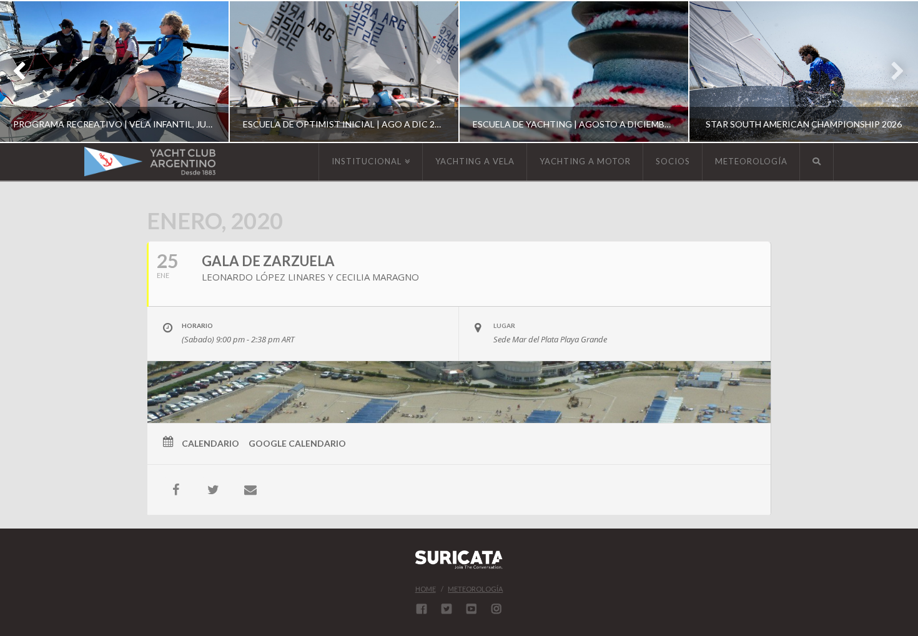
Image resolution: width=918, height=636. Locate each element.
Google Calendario (297, 443)
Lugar (504, 325)
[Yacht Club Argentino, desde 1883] (149, 161)
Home (425, 589)
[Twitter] (447, 608)
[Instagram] (496, 608)
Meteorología (475, 589)
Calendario (210, 443)
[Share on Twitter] (213, 489)
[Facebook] (422, 608)
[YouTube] (471, 608)
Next (891, 71)
